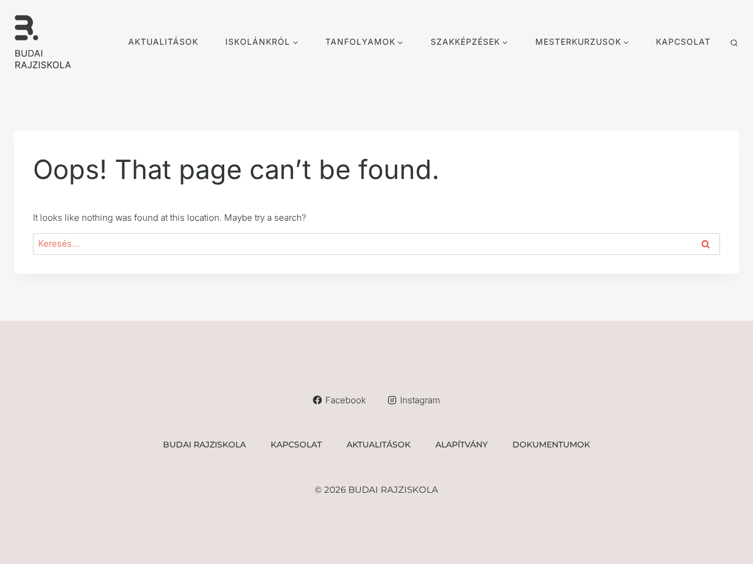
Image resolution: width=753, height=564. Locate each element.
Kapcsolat (683, 42)
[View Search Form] (734, 43)
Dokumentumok (551, 444)
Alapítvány (461, 444)
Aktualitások (163, 42)
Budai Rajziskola (204, 444)
